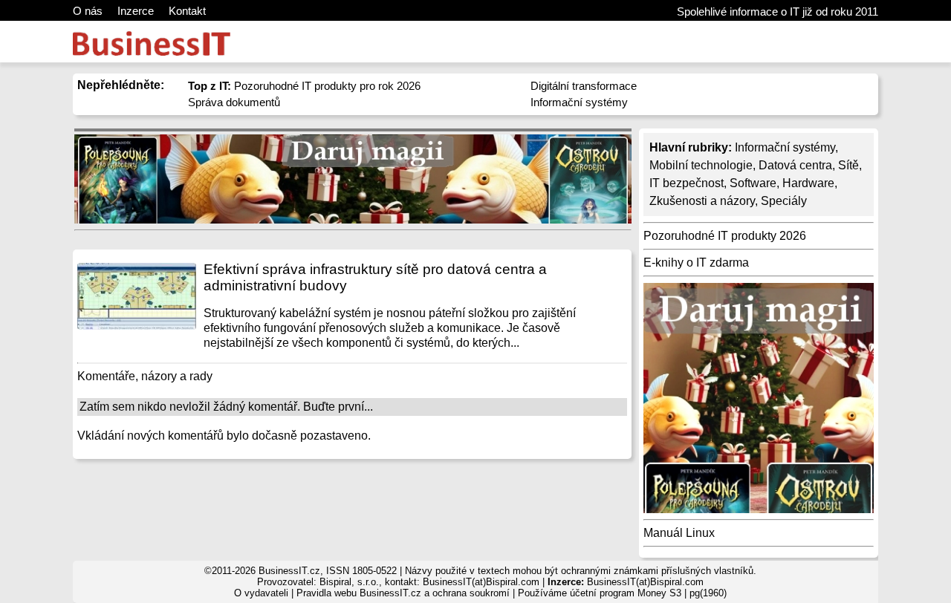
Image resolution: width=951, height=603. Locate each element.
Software (753, 183)
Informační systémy (579, 102)
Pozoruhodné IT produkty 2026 (724, 235)
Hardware (808, 183)
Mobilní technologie (701, 165)
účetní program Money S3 (625, 593)
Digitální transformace (583, 85)
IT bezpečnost (686, 183)
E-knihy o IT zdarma (696, 262)
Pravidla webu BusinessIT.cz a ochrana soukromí (403, 593)
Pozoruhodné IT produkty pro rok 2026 (304, 85)
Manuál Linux (679, 533)
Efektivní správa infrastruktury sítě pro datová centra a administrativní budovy (375, 277)
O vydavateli (261, 593)
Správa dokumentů (234, 102)
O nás (88, 10)
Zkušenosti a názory (702, 201)
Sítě (848, 165)
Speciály (784, 201)
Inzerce (135, 10)
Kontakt (187, 10)
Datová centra (795, 165)
